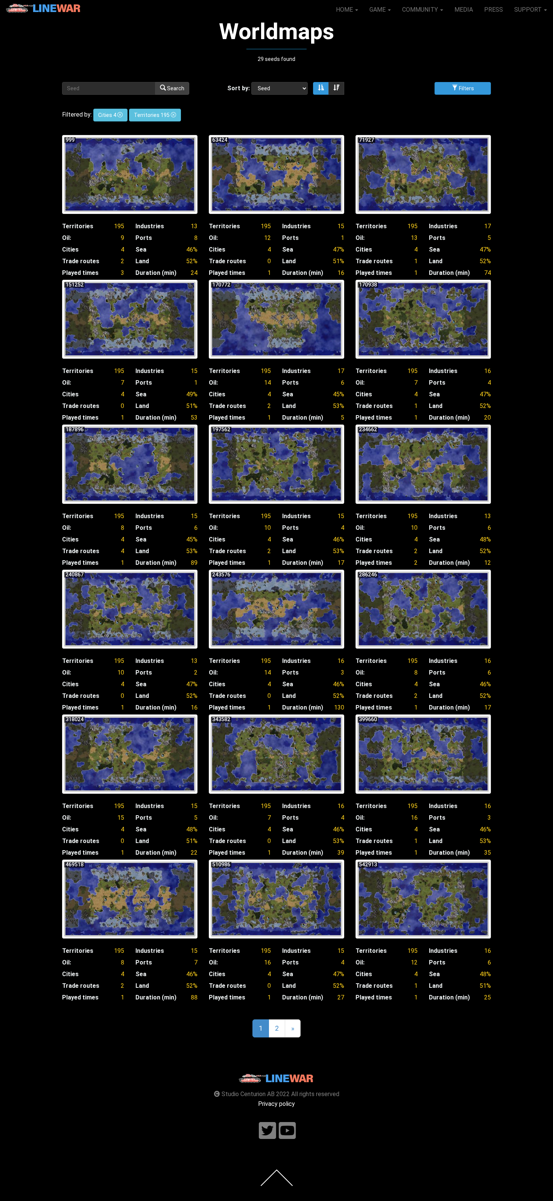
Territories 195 (152, 115)
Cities (70, 249)
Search (175, 88)
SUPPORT (528, 9)
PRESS (493, 9)
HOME (345, 9)
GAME (378, 9)
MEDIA (463, 9)
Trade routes (80, 261)
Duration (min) (155, 272)
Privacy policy (276, 1103)
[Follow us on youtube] (287, 1130)
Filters (466, 88)
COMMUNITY (420, 9)
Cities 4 (107, 115)
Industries (149, 226)
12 (267, 237)
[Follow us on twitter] (267, 1130)
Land (142, 261)
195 (119, 226)
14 (267, 382)
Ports (143, 237)
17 (487, 226)
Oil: (66, 237)
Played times (80, 272)
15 (340, 226)
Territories (77, 226)
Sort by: (238, 88)
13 (194, 226)
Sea (140, 249)
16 (487, 371)
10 (267, 527)
